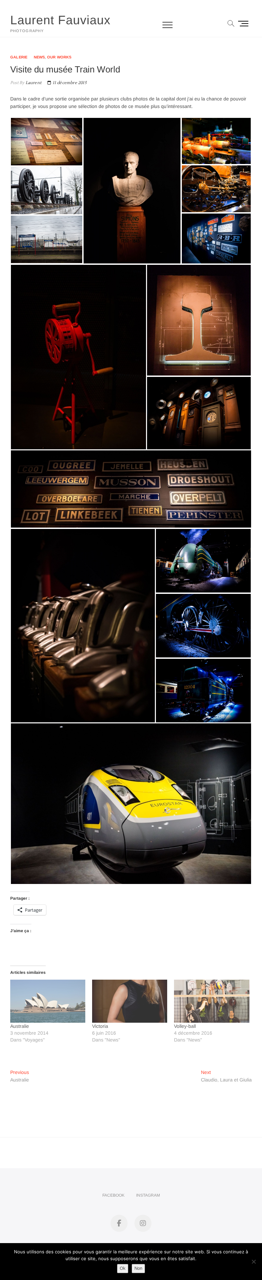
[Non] (253, 1261)
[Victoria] (129, 1001)
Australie (19, 1026)
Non (138, 1268)
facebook (113, 1195)
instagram (148, 1195)
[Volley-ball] (211, 1001)
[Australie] (47, 1001)
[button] (46, 141)
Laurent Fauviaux (60, 20)
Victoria (100, 1026)
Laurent (32, 82)
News (39, 57)
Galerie (18, 57)
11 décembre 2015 (68, 82)
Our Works (59, 57)
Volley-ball (185, 1026)
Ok (123, 1268)
